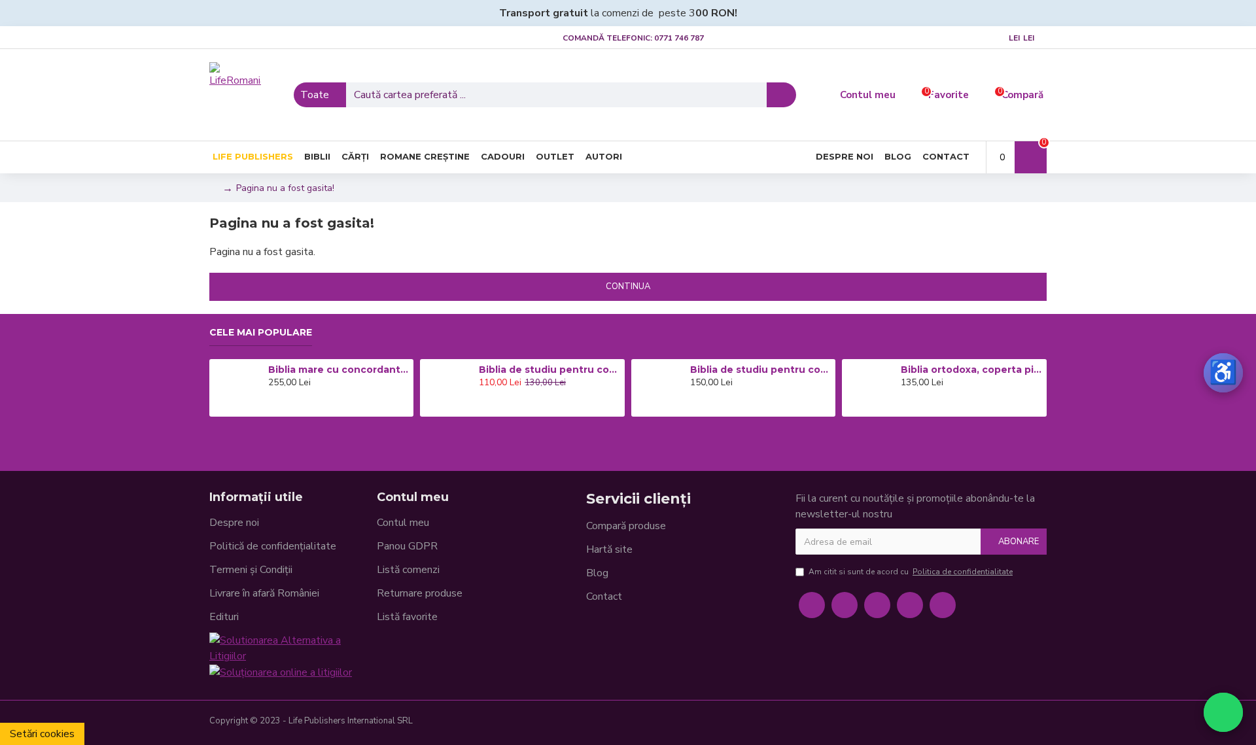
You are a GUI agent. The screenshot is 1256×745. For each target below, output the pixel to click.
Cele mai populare (260, 332)
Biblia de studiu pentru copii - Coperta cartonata (549, 369)
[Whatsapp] (943, 605)
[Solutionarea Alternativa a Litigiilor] (293, 648)
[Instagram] (877, 605)
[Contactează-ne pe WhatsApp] (1223, 712)
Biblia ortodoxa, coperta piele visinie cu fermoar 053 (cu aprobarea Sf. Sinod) (971, 369)
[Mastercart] (973, 723)
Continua (628, 286)
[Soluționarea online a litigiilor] (280, 672)
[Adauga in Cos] (271, 405)
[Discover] (1036, 723)
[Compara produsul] (309, 405)
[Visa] (952, 723)
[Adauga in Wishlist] (290, 405)
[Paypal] (994, 723)
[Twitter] (844, 605)
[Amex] (1015, 723)
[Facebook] (812, 605)
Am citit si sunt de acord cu (911, 571)
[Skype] (910, 605)
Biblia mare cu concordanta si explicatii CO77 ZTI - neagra (339, 369)
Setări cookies (42, 734)
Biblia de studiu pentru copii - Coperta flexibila (760, 369)
